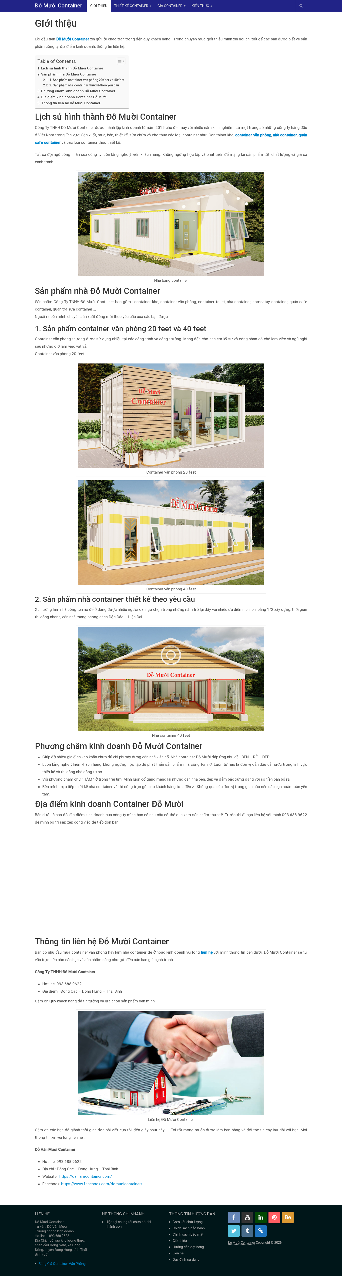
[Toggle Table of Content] (118, 61)
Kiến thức (200, 6)
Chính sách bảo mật (188, 1234)
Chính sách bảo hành (189, 1228)
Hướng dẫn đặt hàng (188, 1247)
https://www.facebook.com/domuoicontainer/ (101, 1183)
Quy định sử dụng (186, 1259)
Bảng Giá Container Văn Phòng (62, 1264)
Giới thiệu (98, 6)
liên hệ (207, 952)
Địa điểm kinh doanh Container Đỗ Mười (74, 97)
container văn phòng (253, 135)
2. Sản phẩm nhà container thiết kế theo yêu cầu (84, 85)
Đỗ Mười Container (58, 5)
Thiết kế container (131, 6)
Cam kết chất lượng (188, 1222)
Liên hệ (178, 1253)
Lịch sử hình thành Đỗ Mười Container (72, 68)
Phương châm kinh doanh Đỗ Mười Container (78, 91)
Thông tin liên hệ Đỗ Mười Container (71, 103)
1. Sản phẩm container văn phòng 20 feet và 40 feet (86, 80)
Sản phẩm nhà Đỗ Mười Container (68, 74)
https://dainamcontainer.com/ (85, 1176)
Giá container (170, 6)
